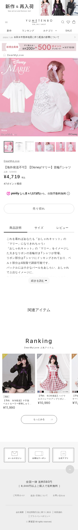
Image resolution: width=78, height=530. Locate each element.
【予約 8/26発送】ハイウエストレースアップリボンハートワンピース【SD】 (51, 398)
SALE (69, 30)
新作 (9, 30)
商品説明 (15, 227)
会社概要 (20, 512)
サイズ (39, 227)
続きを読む (37, 280)
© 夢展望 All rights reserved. (39, 521)
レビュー (62, 227)
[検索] (62, 21)
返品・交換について (39, 495)
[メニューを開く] (6, 22)
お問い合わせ (59, 495)
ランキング (28, 30)
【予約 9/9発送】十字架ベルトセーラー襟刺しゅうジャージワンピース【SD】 (16, 403)
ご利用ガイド (19, 495)
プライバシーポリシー (40, 516)
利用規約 (58, 512)
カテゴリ (48, 30)
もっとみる (39, 419)
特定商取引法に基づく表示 (39, 512)
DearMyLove (12, 160)
